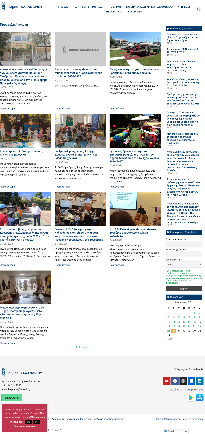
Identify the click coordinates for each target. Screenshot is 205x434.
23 (199, 326)
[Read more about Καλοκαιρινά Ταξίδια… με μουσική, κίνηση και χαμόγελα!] (25, 131)
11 (173, 322)
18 (173, 326)
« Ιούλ (169, 339)
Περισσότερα (7, 108)
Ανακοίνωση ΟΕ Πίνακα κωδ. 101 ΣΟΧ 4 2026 (183, 51)
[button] (198, 9)
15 (194, 322)
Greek (171, 431)
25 (173, 331)
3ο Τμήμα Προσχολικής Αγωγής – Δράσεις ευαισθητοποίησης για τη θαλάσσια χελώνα (76, 155)
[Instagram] (183, 381)
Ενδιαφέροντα (173, 260)
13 (184, 322)
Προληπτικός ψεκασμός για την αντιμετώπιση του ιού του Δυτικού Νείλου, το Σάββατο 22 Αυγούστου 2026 (183, 99)
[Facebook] (175, 381)
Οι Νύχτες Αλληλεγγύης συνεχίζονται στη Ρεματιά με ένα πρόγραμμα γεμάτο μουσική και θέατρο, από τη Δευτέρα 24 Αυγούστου (183, 118)
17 (168, 326)
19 (179, 326)
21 (87, 346)
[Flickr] (191, 381)
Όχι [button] (36, 422)
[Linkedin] (199, 381)
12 (179, 322)
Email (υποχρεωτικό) (176, 249)
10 (168, 322)
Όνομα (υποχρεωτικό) (176, 239)
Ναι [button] (28, 422)
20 (184, 326)
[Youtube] (166, 381)
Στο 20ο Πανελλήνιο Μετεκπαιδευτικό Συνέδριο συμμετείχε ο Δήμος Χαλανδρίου (134, 233)
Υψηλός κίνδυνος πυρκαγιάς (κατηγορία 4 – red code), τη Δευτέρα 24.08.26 (183, 82)
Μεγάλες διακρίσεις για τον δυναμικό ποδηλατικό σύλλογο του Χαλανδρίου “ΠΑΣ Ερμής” (182, 138)
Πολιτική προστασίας (25, 426)
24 (168, 331)
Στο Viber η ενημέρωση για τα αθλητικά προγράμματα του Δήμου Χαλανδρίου (183, 37)
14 (189, 322)
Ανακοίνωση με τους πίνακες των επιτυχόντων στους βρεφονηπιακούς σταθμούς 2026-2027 (78, 73)
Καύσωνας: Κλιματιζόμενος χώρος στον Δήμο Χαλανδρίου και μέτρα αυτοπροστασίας (182, 66)
